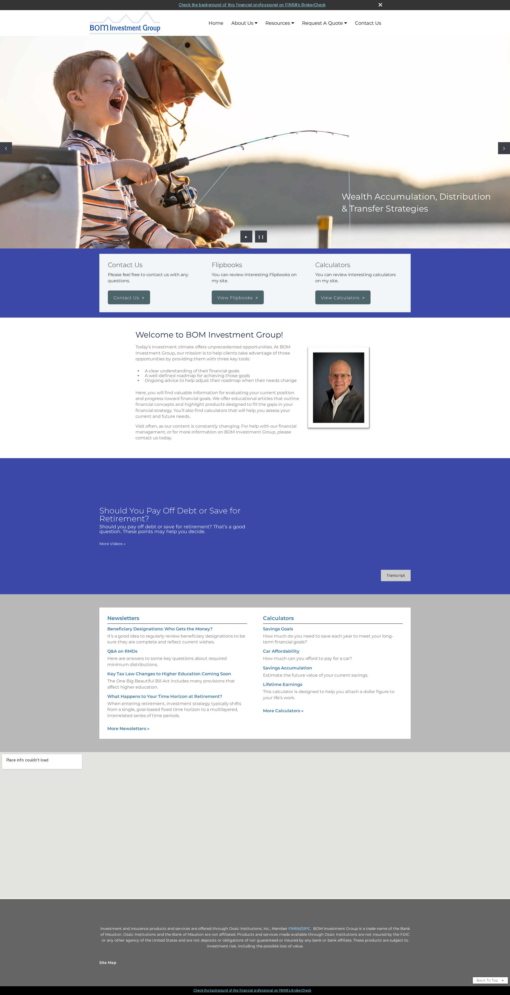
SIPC (305, 928)
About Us (242, 23)
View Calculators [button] (340, 297)
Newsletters (123, 618)
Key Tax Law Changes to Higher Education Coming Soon (169, 673)
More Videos (112, 544)
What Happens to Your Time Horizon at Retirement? (164, 696)
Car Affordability (281, 651)
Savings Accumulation (287, 668)
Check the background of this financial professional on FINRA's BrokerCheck (252, 4)
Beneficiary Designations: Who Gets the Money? (159, 628)
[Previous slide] (6, 148)
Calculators (278, 618)
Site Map (107, 962)
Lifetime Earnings (282, 684)
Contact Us (368, 23)
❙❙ (261, 236)
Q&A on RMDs (122, 651)
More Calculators (283, 710)
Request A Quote (322, 23)
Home (216, 23)
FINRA (294, 928)
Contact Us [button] (126, 297)
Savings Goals (278, 628)
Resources (277, 23)
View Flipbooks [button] (235, 297)
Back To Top (488, 980)
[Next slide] (504, 148)
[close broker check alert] (380, 5)
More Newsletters (128, 728)
